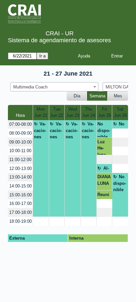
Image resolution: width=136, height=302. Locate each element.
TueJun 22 (56, 112)
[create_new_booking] (120, 133)
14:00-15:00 (20, 186)
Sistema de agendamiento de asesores (59, 40)
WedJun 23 (72, 112)
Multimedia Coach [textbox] (30, 86)
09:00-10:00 (20, 142)
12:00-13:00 (20, 168)
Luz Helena (101, 147)
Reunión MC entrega (104, 195)
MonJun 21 (40, 112)
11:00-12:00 (20, 159)
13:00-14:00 (20, 177)
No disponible (103, 129)
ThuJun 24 (88, 112)
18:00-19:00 (20, 221)
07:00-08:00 (20, 124)
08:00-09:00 (20, 133)
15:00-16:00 (20, 194)
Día (77, 95)
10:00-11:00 (20, 150)
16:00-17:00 (20, 203)
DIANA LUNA (104, 180)
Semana (97, 95)
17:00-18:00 (20, 212)
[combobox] (54, 86)
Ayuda (84, 55)
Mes (118, 95)
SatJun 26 (120, 112)
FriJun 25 (104, 112)
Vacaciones (40, 130)
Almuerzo (103, 169)
